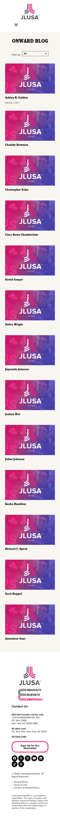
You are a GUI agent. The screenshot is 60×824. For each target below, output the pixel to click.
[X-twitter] (21, 758)
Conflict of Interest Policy (26, 787)
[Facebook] (14, 758)
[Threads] (21, 764)
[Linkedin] (41, 758)
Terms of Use (20, 784)
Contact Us (20, 706)
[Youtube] (34, 758)
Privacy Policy (21, 781)
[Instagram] (28, 758)
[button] (16, 24)
